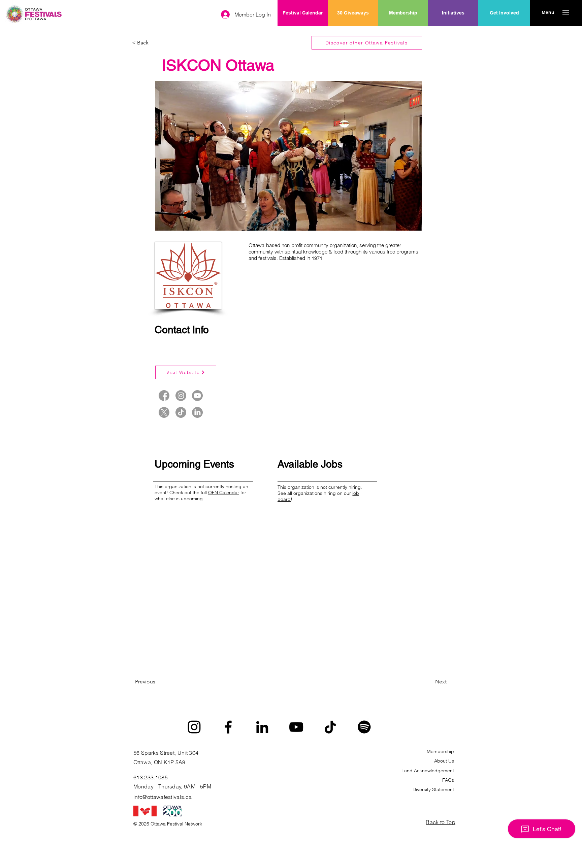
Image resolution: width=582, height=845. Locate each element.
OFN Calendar (223, 492)
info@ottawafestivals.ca (162, 796)
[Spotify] (364, 727)
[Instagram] (194, 727)
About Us (444, 761)
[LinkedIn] (262, 727)
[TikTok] (330, 727)
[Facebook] (228, 727)
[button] (548, 13)
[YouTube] (296, 727)
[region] (453, 34)
